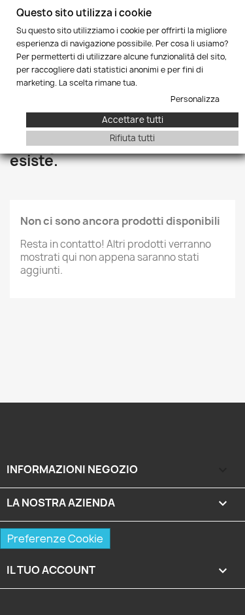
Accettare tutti (132, 119)
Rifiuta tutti (132, 138)
